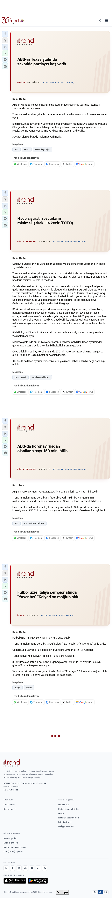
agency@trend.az (11, 790)
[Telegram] (31, 868)
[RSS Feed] (44, 868)
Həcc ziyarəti (20, 377)
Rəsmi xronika (10, 809)
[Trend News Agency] (12, 763)
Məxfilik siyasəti (11, 843)
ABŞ (16, 149)
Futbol (29, 687)
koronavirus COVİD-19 (34, 523)
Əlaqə (61, 813)
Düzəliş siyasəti (65, 822)
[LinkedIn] (38, 868)
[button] (5, 34)
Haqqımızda (63, 805)
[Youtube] (25, 868)
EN (95, 892)
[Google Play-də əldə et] (38, 881)
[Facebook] (12, 868)
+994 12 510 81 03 (11, 786)
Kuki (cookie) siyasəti (13, 851)
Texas (26, 149)
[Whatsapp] (6, 868)
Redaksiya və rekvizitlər (68, 809)
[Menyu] (107, 20)
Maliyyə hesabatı (66, 826)
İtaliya (17, 687)
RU (105, 892)
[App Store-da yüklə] (15, 881)
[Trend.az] (13, 20)
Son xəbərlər (9, 805)
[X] (19, 868)
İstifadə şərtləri (10, 838)
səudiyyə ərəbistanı (41, 377)
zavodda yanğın (42, 149)
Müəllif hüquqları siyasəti (15, 847)
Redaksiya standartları (68, 818)
